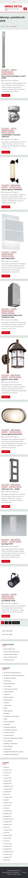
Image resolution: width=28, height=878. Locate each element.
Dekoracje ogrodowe (9, 683)
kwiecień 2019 (8, 835)
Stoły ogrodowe (8, 746)
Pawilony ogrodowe (9, 732)
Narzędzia (6, 713)
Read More (6, 95)
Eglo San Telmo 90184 (9, 379)
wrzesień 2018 (8, 854)
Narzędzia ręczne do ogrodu (11, 716)
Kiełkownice (7, 694)
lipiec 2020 (7, 794)
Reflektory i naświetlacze (8, 132)
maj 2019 (6, 832)
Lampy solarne (8, 705)
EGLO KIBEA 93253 (8, 259)
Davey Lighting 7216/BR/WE (11, 189)
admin (17, 80)
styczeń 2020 (7, 811)
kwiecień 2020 (8, 802)
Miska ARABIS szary (9, 649)
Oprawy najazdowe (9, 721)
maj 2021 (6, 767)
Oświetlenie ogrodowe (7, 71)
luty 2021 (6, 775)
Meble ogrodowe (8, 711)
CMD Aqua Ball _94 (9, 660)
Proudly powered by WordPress (10, 872)
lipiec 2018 (7, 860)
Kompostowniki (8, 700)
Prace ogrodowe (8, 741)
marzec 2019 (7, 838)
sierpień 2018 (7, 857)
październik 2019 (8, 819)
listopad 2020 (7, 783)
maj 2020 (6, 800)
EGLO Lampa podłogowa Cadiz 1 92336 (13, 77)
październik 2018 (8, 851)
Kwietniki (6, 702)
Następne (16, 622)
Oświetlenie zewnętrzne (7, 73)
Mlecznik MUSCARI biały (10, 654)
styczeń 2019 (7, 843)
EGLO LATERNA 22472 (10, 657)
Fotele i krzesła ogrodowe (11, 689)
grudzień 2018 (8, 846)
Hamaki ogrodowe (9, 691)
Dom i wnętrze (5, 69)
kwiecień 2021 (8, 770)
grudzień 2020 (8, 781)
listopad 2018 (7, 849)
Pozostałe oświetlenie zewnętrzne (13, 738)
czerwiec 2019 (8, 830)
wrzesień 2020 (8, 789)
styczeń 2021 (7, 778)
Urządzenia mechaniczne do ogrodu (13, 751)
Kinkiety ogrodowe (15, 185)
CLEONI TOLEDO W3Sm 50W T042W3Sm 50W (11, 316)
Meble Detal (13, 6)
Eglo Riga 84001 (7, 544)
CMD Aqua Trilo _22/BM (10, 489)
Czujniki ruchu (7, 681)
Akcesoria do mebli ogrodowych (12, 672)
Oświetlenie (14, 69)
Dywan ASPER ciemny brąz (11, 651)
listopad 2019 (7, 816)
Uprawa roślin (7, 749)
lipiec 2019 (7, 827)
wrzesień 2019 (8, 821)
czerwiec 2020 (8, 797)
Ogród (5, 719)
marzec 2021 (7, 772)
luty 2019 (6, 841)
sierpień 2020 (7, 791)
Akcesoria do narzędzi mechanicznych (14, 675)
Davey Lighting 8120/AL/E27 (11, 434)
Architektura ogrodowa (10, 678)
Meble (5, 708)
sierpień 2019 (7, 824)
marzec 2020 (7, 805)
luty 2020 (6, 808)
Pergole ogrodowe (9, 735)
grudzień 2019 (8, 813)
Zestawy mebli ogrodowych (11, 754)
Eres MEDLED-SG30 (8, 601)
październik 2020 (8, 786)
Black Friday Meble (7, 631)
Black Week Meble (7, 634)
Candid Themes (16, 874)
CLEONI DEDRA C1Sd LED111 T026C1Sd (11, 136)
